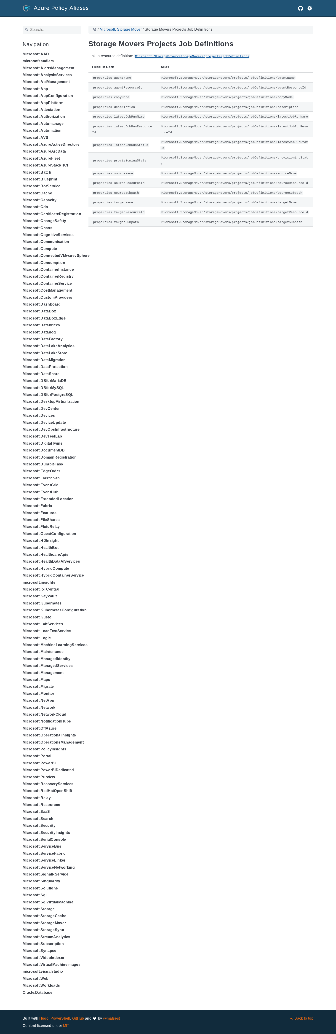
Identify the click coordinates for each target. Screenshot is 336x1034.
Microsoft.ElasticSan (41, 478)
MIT (66, 1026)
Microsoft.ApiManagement (46, 82)
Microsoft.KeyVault (40, 596)
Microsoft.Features (39, 513)
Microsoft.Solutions (40, 888)
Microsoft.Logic (37, 638)
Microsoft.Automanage (43, 124)
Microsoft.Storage (39, 909)
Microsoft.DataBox (39, 311)
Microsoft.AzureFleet (41, 158)
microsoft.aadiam (38, 61)
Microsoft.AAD (36, 54)
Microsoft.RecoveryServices (48, 784)
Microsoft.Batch (37, 172)
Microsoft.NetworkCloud (44, 714)
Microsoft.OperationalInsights (49, 735)
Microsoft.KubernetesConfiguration (55, 610)
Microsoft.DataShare (41, 374)
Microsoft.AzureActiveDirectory (51, 144)
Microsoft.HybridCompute (46, 568)
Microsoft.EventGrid (41, 485)
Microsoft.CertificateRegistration (52, 214)
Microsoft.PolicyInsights (44, 749)
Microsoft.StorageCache (44, 916)
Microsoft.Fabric (37, 506)
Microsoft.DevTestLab (42, 436)
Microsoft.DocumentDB (44, 450)
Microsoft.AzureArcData (44, 151)
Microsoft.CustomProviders (47, 297)
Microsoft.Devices (39, 415)
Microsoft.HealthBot (41, 548)
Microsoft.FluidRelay (41, 527)
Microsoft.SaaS (36, 812)
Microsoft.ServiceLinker (44, 860)
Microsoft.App (35, 89)
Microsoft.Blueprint (40, 179)
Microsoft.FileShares (41, 520)
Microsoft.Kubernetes (42, 603)
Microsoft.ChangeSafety (44, 221)
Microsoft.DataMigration (44, 360)
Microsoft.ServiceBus (42, 846)
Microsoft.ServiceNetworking (49, 867)
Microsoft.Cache (37, 193)
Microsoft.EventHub (41, 492)
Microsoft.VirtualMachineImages (51, 965)
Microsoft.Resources (41, 805)
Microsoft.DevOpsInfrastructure (51, 429)
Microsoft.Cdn (35, 207)
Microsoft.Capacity (39, 200)
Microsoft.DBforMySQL (43, 388)
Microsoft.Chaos (37, 228)
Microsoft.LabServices (43, 624)
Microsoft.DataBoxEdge (44, 318)
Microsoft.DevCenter (41, 409)
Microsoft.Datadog (39, 332)
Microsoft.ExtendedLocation (48, 499)
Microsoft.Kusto (37, 617)
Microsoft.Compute (40, 249)
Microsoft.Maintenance (43, 652)
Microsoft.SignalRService (45, 874)
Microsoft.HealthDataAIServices (51, 561)
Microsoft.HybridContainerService (53, 575)
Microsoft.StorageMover (44, 923)
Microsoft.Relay (37, 798)
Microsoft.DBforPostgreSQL (48, 395)
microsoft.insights (39, 582)
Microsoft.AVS (35, 138)
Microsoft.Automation (42, 130)
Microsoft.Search (38, 819)
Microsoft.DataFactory (43, 339)
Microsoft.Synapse (39, 951)
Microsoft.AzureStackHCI (45, 165)
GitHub (78, 1018)
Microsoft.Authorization (44, 116)
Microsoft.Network (39, 707)
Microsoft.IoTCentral (41, 589)
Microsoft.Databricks (41, 325)
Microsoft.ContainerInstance (48, 269)
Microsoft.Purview (39, 777)
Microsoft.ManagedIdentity (46, 659)
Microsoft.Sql (34, 895)
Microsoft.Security (39, 825)
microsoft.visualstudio (43, 971)
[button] (309, 8)
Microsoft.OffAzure (39, 728)
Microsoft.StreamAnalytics (46, 937)
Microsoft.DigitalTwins (42, 443)
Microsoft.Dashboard (42, 304)
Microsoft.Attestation (41, 110)
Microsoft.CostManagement (47, 290)
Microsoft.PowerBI (39, 763)
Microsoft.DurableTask (43, 464)
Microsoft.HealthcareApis (45, 554)
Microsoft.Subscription (43, 944)
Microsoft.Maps (36, 680)
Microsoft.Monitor (38, 694)
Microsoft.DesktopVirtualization (51, 401)
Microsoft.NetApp (38, 700)
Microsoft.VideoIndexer (43, 958)
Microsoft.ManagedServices (48, 666)
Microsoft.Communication (46, 242)
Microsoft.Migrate (38, 686)
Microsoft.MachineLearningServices (55, 645)
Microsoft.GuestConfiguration (49, 534)
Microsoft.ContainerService (47, 283)
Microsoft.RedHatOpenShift (47, 791)
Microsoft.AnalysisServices (47, 75)
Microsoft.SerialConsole (44, 839)
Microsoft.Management (43, 673)
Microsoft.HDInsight (41, 541)
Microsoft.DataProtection (45, 367)
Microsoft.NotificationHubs (47, 721)
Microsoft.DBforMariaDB (45, 381)
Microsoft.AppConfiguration (48, 96)
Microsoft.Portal (37, 756)
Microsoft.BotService (42, 186)
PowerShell (60, 1018)
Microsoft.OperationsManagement (53, 742)
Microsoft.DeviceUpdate (44, 422)
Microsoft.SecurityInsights (46, 833)
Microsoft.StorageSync (43, 930)
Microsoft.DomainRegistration (50, 457)
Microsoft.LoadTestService (47, 631)
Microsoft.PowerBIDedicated (48, 770)
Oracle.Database (37, 992)
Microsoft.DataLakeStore (45, 353)
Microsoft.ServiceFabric (44, 853)
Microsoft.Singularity (41, 881)
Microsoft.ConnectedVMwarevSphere (56, 256)
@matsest (111, 1018)
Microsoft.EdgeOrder (41, 471)
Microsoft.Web (35, 978)
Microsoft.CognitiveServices (48, 235)
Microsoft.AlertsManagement (49, 68)
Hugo (43, 1018)
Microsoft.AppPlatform (43, 103)
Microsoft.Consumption (44, 263)
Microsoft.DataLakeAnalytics (49, 346)
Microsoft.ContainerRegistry (48, 276)
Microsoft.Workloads (41, 985)
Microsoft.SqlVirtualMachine (48, 902)
